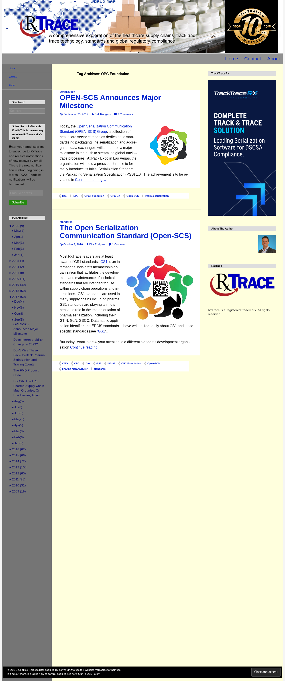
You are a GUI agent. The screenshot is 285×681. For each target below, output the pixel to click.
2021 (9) (16, 273)
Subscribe (18, 202)
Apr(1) (17, 236)
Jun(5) (17, 413)
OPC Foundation (94, 196)
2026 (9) (16, 226)
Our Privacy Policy (89, 674)
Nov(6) (17, 307)
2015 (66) (17, 455)
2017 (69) (17, 297)
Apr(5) (17, 425)
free (64, 196)
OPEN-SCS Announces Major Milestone (110, 101)
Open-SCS (132, 196)
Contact (252, 59)
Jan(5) (17, 443)
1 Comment (119, 244)
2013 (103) (18, 467)
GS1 (104, 262)
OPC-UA (115, 196)
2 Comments (125, 114)
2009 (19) (17, 491)
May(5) (17, 419)
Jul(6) (16, 407)
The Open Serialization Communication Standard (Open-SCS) (125, 232)
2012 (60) (17, 473)
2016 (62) (17, 449)
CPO (76, 363)
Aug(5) (17, 401)
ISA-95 (111, 363)
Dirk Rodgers (103, 114)
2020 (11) (17, 279)
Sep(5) (17, 319)
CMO (65, 363)
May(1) (17, 230)
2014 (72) (17, 461)
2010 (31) (17, 485)
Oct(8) (17, 313)
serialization (67, 91)
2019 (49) (17, 285)
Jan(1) (17, 254)
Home (231, 59)
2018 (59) (17, 291)
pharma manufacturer (75, 368)
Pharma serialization (157, 196)
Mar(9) (17, 431)
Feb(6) (17, 437)
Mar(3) (17, 242)
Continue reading (91, 180)
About (273, 59)
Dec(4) (17, 301)
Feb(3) (17, 248)
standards (66, 222)
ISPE (75, 196)
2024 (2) (16, 267)
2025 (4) (16, 261)
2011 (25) (17, 479)
